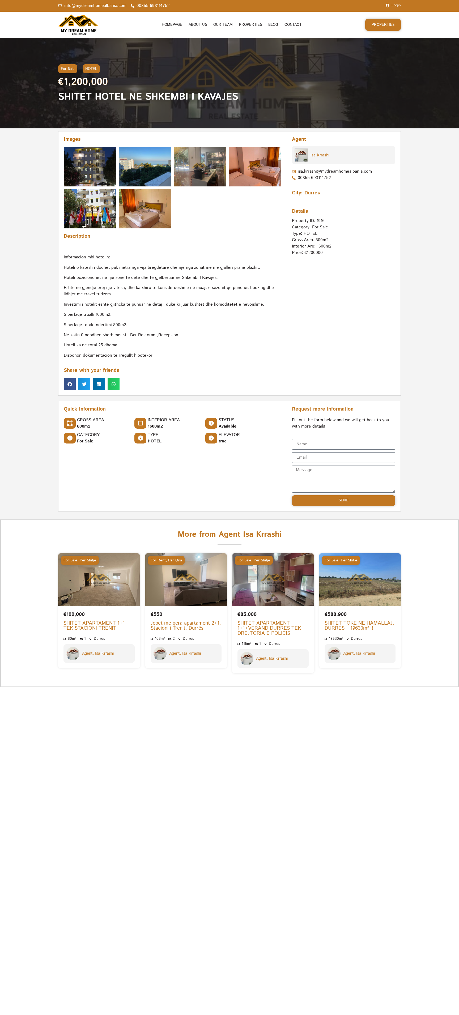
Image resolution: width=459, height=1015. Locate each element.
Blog (273, 24)
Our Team (223, 24)
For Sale (68, 68)
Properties (250, 24)
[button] (70, 384)
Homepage (172, 24)
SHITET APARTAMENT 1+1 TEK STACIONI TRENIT (94, 626)
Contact (292, 24)
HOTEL (91, 68)
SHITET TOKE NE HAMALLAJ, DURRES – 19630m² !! (359, 626)
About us (198, 24)
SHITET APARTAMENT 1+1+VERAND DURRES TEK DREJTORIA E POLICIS (269, 628)
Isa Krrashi (320, 155)
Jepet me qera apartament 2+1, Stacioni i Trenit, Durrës (186, 626)
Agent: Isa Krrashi (98, 653)
